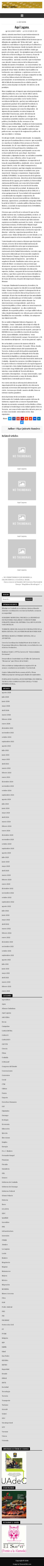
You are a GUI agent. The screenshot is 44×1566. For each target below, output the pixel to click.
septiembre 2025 (8, 741)
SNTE (4, 1383)
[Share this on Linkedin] (39, 418)
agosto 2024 (6, 799)
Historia (5, 1200)
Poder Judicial (7, 1307)
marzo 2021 (6, 982)
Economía (5, 1124)
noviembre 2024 (8, 786)
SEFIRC (4, 1365)
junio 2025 (5, 755)
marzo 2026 (6, 715)
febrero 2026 (6, 719)
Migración (6, 1285)
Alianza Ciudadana (8, 1008)
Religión (5, 1338)
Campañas (6, 1026)
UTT (3, 1427)
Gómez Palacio (7, 1196)
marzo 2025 (6, 768)
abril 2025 (5, 764)
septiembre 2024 (8, 795)
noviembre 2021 (8, 946)
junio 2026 (6, 701)
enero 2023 (6, 884)
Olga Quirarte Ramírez (14, 31)
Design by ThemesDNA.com (22, 1564)
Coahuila (5, 1057)
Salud (4, 1351)
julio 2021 (5, 964)
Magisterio (6, 1262)
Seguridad (5, 1369)
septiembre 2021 (8, 955)
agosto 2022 (6, 906)
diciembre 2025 (7, 728)
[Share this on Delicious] (22, 422)
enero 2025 (6, 777)
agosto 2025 (6, 746)
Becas (4, 1022)
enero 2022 (6, 937)
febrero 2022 (6, 933)
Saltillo (4, 1347)
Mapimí (4, 1267)
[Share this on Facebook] (14, 418)
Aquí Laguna (22, 22)
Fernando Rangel (8, 1155)
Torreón (5, 1396)
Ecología (5, 1120)
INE (3, 1227)
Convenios (6, 1075)
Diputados (5, 1111)
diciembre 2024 (7, 782)
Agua (4, 1004)
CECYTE (5, 1044)
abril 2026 (5, 710)
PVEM (4, 1334)
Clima (4, 1053)
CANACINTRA (7, 1031)
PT (3, 1329)
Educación (6, 1129)
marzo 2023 (6, 875)
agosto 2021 (6, 960)
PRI (3, 1316)
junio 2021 (5, 969)
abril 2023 (5, 871)
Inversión (5, 1236)
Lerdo (4, 1253)
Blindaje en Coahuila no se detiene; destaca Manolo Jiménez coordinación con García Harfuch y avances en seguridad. (21, 611)
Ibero (4, 1204)
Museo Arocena (8, 1293)
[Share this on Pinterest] (22, 418)
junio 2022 (5, 915)
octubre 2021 (6, 951)
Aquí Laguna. (22, 27)
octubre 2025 (6, 737)
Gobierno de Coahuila (9, 1182)
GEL (3, 1173)
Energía (5, 1147)
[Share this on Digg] (34, 418)
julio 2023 (5, 857)
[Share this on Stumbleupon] (30, 418)
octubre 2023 (6, 844)
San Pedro (5, 1356)
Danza (4, 1093)
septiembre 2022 (8, 902)
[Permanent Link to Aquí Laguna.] (22, 452)
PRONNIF (5, 1320)
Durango (5, 1115)
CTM (3, 1084)
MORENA (5, 1289)
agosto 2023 (6, 853)
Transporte (6, 1400)
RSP (3, 1342)
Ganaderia (5, 1169)
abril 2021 (5, 978)
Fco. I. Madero (7, 1151)
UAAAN (5, 1409)
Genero (4, 1178)
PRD (3, 1311)
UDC (3, 1418)
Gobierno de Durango (10, 1187)
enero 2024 (6, 831)
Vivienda (5, 1440)
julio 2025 (5, 750)
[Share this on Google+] (18, 418)
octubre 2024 (6, 790)
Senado (4, 1374)
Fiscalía (5, 1164)
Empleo (4, 1142)
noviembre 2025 (8, 733)
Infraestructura (7, 1231)
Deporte (5, 1098)
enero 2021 (6, 991)
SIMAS (4, 1378)
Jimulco (5, 1244)
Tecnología (6, 1391)
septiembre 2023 (8, 848)
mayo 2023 (6, 866)
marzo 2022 (6, 929)
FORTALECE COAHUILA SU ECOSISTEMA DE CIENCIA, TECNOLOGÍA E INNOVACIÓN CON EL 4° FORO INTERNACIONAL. (22, 681)
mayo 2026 (6, 706)
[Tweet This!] (9, 418)
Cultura (4, 1089)
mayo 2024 (6, 813)
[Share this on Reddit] (26, 418)
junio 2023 (5, 862)
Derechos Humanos (9, 1102)
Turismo (5, 1405)
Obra (4, 1298)
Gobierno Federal (8, 1191)
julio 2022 (5, 911)
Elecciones (6, 1138)
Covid (4, 1080)
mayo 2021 (6, 973)
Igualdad (5, 1218)
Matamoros (6, 1271)
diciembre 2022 (7, 888)
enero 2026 (6, 724)
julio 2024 (5, 804)
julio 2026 (5, 697)
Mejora (4, 1276)
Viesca (4, 1436)
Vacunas (5, 1432)
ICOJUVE (5, 1209)
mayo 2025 (6, 759)
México (4, 1280)
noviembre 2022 (8, 893)
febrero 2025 (6, 773)
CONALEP (5, 1062)
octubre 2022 (6, 897)
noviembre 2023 (8, 839)
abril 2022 (5, 924)
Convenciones (7, 1071)
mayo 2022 (6, 920)
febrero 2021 (6, 986)
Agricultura (6, 1000)
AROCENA (6, 1017)
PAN (3, 1302)
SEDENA (5, 1360)
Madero (5, 1258)
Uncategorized (7, 1423)
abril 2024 (5, 817)
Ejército (5, 1133)
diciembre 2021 (7, 942)
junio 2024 (5, 808)
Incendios (5, 1222)
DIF (3, 1106)
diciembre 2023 (7, 835)
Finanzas (5, 1160)
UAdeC (4, 1414)
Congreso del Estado (9, 1066)
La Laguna (6, 1249)
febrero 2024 (6, 826)
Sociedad (5, 1387)
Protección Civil (8, 1325)
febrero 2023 (6, 880)
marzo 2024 (6, 822)
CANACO (5, 1035)
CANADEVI (6, 1040)
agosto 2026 (6, 692)
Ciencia (4, 1049)
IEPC (3, 1213)
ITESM (4, 1240)
